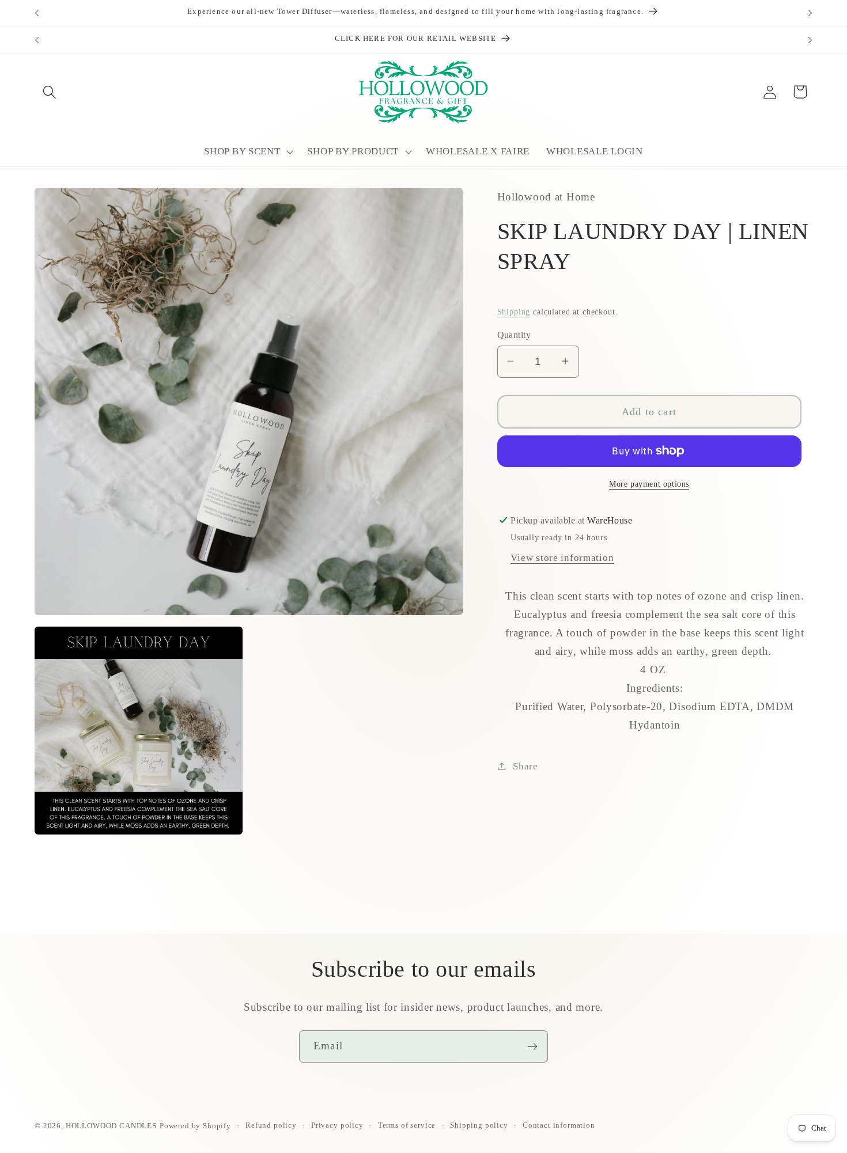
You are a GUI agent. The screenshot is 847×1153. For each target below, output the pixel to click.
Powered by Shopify (195, 1125)
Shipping (514, 311)
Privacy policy (337, 1125)
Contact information (559, 1125)
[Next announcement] (810, 13)
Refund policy (271, 1125)
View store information (562, 557)
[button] (50, 92)
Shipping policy (479, 1125)
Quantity (514, 334)
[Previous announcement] (37, 13)
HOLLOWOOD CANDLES (111, 1125)
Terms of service (407, 1125)
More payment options (649, 483)
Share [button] (525, 765)
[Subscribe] (532, 1046)
